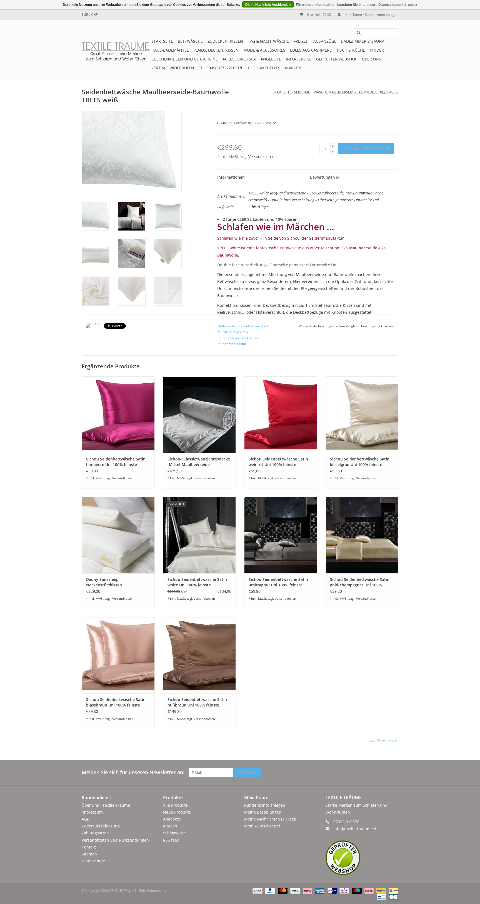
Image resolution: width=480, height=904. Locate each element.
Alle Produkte (175, 805)
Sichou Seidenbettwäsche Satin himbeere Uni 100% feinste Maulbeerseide (116, 461)
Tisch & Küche (350, 50)
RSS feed (171, 840)
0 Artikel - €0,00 (319, 14)
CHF (94, 14)
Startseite (162, 41)
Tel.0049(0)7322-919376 (221, 67)
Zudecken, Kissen (225, 41)
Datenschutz (93, 861)
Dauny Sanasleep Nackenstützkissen (104, 582)
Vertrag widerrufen (172, 67)
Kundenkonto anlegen (264, 805)
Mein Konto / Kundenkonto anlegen (371, 14)
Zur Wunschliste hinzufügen (314, 326)
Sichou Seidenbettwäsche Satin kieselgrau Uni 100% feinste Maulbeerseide (359, 461)
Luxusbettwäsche (233, 332)
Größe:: (224, 123)
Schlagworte (174, 832)
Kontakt (89, 847)
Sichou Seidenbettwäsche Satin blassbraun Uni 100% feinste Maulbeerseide (116, 702)
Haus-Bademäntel (170, 50)
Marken (293, 67)
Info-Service (298, 59)
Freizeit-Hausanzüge (315, 41)
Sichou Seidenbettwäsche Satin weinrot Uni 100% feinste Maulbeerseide (278, 461)
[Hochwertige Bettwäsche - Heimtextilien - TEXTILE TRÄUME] (116, 50)
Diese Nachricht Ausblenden (268, 5)
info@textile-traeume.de (356, 828)
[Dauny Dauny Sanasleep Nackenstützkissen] (118, 535)
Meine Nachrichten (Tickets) (270, 819)
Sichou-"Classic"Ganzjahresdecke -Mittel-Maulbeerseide (199, 461)
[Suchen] (356, 33)
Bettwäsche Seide (231, 326)
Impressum (92, 812)
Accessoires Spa (239, 59)
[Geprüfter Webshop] (362, 857)
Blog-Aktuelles (264, 67)
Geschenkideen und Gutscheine (184, 59)
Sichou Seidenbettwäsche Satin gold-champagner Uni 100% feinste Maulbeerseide (359, 582)
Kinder (377, 50)
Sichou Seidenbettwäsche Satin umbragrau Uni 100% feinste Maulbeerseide (278, 582)
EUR (85, 14)
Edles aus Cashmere (311, 50)
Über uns (371, 59)
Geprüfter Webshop (336, 59)
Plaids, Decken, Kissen (216, 50)
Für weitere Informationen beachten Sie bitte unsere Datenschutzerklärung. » (356, 5)
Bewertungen (324, 177)
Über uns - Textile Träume (106, 805)
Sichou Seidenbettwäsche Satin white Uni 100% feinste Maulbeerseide (197, 582)
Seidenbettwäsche (232, 338)
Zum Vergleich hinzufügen (358, 326)
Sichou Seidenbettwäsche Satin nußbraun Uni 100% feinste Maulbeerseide (197, 702)
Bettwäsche (190, 41)
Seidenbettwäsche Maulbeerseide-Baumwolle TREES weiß (346, 92)
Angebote (271, 59)
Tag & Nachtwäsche (268, 41)
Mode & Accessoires (264, 50)
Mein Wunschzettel (262, 826)
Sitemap (89, 854)
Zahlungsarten (95, 832)
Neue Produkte (177, 812)
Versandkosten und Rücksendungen (115, 840)
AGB (85, 819)
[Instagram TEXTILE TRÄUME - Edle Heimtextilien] (393, 772)
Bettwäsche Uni (260, 326)
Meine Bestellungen (262, 812)
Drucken (387, 326)
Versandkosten (261, 156)
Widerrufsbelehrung (101, 826)
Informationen (231, 177)
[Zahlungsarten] (257, 890)
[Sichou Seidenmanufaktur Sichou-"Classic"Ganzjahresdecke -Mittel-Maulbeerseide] (199, 414)
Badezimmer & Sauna (362, 41)
